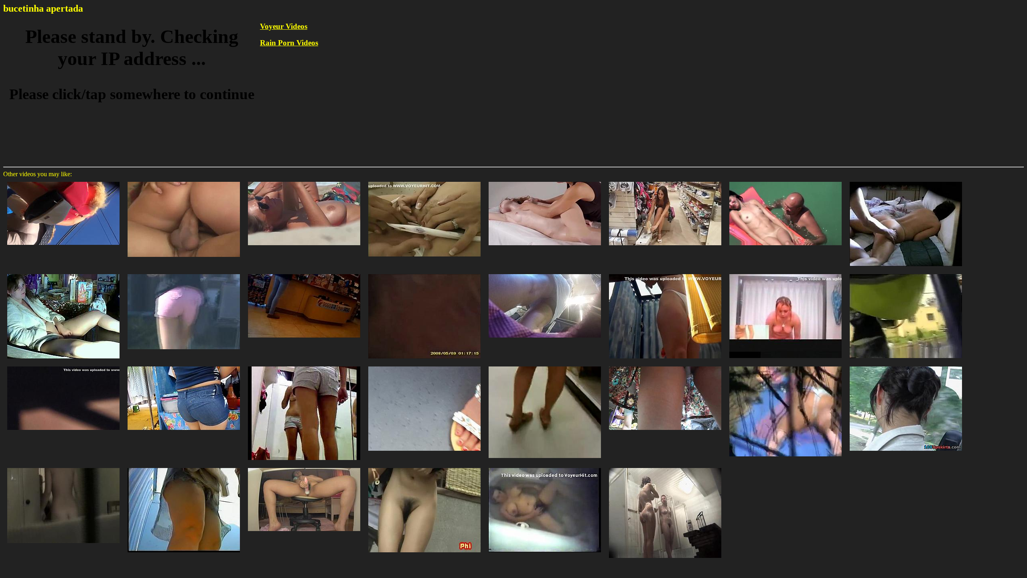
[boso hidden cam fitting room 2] (304, 365)
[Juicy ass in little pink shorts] (184, 273)
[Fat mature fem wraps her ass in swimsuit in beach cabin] (184, 467)
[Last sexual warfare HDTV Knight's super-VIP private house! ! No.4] (63, 365)
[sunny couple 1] (785, 365)
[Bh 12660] (785, 181)
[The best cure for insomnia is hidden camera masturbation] (304, 467)
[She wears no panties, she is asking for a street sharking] (424, 467)
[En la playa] (304, 181)
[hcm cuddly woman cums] (63, 273)
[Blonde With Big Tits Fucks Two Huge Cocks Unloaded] (184, 181)
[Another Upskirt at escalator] (545, 273)
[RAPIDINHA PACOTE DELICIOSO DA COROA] (665, 365)
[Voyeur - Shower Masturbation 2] (545, 467)
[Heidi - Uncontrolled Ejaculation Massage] (545, 181)
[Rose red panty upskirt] (906, 365)
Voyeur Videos (283, 26)
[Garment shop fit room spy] (785, 273)
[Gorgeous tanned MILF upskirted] (545, 365)
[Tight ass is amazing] (906, 273)
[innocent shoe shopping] (665, 181)
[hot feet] (424, 365)
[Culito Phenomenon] (184, 365)
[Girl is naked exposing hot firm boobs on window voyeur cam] (63, 467)
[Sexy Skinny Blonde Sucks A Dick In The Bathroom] (424, 181)
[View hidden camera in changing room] (665, 273)
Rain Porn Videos (289, 43)
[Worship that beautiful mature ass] (906, 181)
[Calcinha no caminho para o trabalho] (63, 181)
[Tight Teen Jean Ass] (304, 273)
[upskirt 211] (424, 273)
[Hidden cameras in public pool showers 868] (665, 467)
